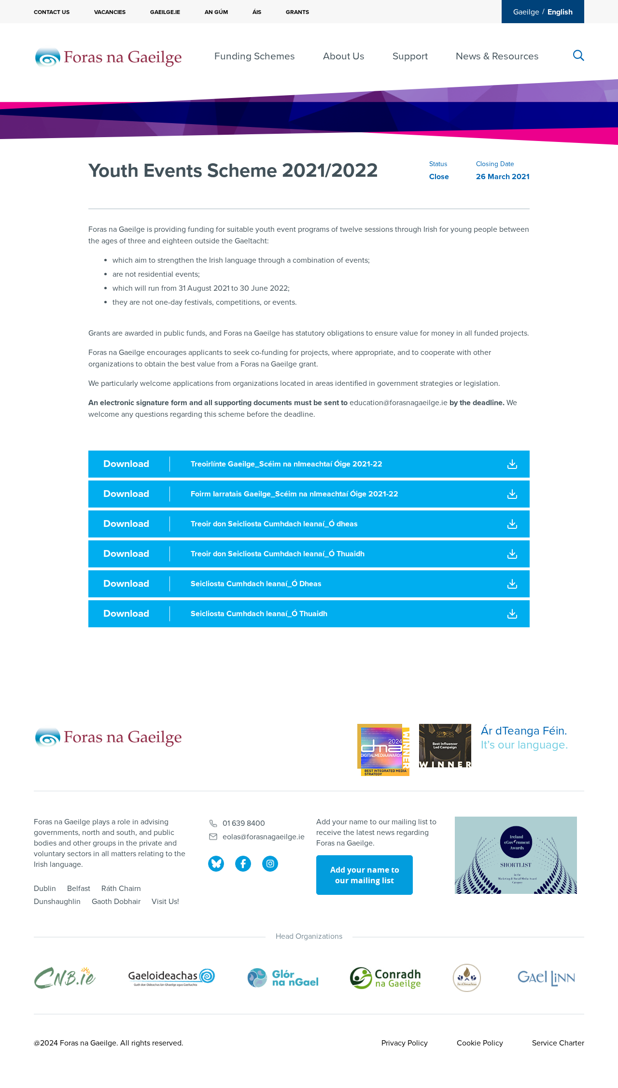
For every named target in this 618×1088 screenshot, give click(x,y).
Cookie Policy (480, 1043)
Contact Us (52, 12)
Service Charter (558, 1043)
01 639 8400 (244, 823)
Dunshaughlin (57, 901)
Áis (257, 12)
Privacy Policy (404, 1043)
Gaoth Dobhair (116, 901)
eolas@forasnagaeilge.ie (264, 837)
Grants (297, 12)
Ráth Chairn (121, 888)
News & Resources (497, 56)
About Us (344, 56)
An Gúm (216, 12)
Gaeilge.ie (165, 12)
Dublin (45, 888)
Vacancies (110, 12)
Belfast (78, 888)
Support (410, 56)
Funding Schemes (254, 56)
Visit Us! (165, 901)
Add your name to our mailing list (364, 875)
